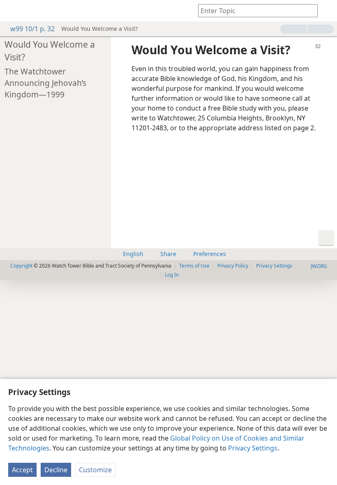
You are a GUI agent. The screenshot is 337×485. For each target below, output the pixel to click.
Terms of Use (194, 266)
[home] (12, 11)
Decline (55, 469)
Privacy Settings (252, 448)
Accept (22, 469)
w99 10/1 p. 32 (32, 28)
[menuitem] (12, 11)
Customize (95, 469)
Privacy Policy (232, 266)
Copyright (21, 265)
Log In (172, 275)
